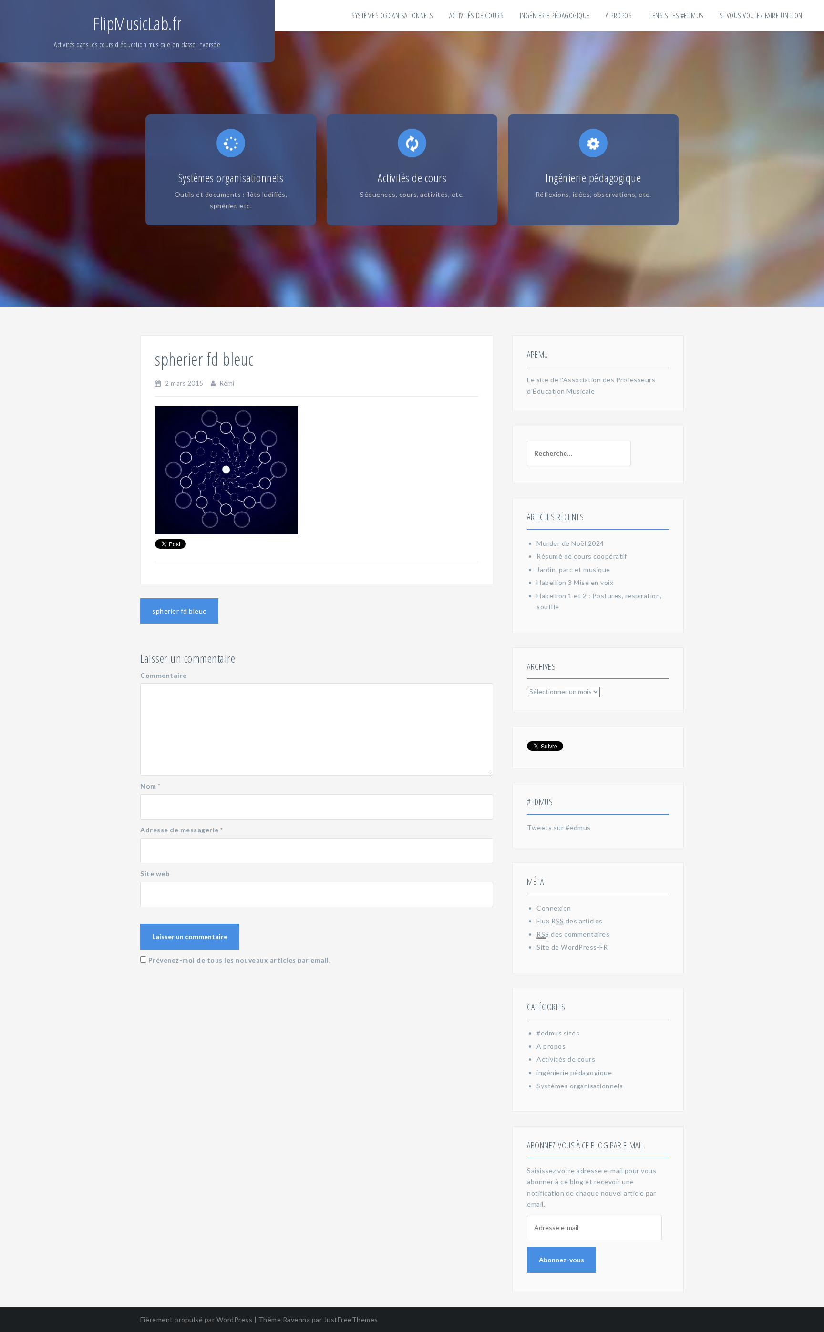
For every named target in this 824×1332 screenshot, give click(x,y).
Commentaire (163, 675)
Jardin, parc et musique (573, 569)
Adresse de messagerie (181, 830)
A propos (619, 15)
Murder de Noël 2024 (570, 543)
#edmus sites (557, 1033)
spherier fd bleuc (179, 611)
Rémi (227, 383)
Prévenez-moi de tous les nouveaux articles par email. (239, 960)
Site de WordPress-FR (572, 947)
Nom (150, 786)
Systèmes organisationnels (392, 15)
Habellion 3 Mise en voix (574, 582)
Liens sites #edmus (676, 15)
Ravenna (296, 1319)
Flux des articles (569, 921)
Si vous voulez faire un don (761, 15)
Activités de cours (476, 15)
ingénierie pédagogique (574, 1072)
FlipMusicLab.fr (137, 23)
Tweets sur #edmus (559, 827)
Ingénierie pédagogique (555, 15)
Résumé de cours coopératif (581, 556)
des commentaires (572, 934)
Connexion (553, 908)
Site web (154, 874)
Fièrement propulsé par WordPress (196, 1319)
